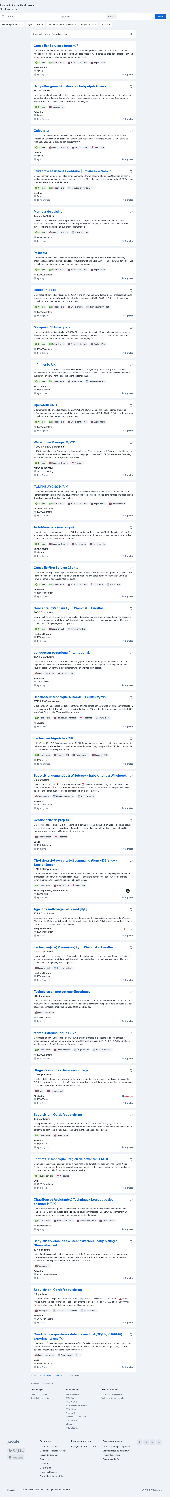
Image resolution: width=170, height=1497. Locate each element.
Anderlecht (70, 1413)
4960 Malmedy (72, 1394)
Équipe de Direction (49, 1455)
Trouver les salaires (111, 1455)
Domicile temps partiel (40, 1398)
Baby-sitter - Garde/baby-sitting (58, 1115)
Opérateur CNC (45, 405)
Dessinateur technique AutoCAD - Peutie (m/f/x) (70, 697)
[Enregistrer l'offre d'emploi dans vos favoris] (131, 46)
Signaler (128, 74)
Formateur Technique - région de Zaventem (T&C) (71, 1159)
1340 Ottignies (72, 1428)
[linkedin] (159, 1442)
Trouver (160, 16)
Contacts (44, 1459)
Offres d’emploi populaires (112, 1394)
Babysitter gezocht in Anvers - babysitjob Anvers (70, 86)
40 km (110, 16)
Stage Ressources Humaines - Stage (61, 1070)
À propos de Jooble (49, 1446)
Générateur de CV (111, 1459)
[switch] (132, 34)
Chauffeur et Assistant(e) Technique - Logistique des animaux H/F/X (73, 1202)
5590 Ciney (71, 1409)
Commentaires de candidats (116, 1450)
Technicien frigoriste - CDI (53, 738)
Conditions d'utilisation (32, 1489)
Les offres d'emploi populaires (116, 1446)
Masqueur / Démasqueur (52, 327)
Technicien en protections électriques (62, 992)
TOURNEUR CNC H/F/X (51, 487)
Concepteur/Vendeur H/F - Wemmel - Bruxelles (68, 608)
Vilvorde (69, 1424)
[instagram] (146, 1442)
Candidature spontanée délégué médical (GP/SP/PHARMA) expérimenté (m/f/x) (78, 1336)
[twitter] (152, 1442)
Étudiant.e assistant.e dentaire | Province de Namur (72, 171)
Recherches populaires (40, 1383)
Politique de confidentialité (58, 1489)
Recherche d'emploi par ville (112, 1398)
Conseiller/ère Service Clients (56, 568)
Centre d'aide (46, 1467)
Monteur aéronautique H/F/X (55, 1033)
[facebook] (139, 1442)
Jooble (159, 1490)
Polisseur (40, 253)
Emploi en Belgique (48, 1472)
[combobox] (13, 1490)
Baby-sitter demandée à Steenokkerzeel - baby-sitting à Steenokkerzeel (75, 1243)
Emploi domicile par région (52, 1476)
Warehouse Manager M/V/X (54, 442)
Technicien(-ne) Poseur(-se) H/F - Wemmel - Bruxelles (73, 947)
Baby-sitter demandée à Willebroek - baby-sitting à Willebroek (80, 775)
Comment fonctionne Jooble (53, 1450)
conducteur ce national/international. (62, 652)
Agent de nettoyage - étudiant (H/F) (60, 909)
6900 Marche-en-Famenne (77, 1405)
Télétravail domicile (39, 1394)
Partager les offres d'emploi (84, 1446)
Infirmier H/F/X (45, 364)
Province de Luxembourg (76, 1417)
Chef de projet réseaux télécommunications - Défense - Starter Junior (75, 862)
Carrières (44, 1463)
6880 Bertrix (71, 1398)
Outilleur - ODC (45, 290)
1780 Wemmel (72, 1420)
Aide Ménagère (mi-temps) (54, 527)
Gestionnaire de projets (51, 820)
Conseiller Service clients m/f (56, 46)
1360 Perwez (71, 1402)
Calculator (42, 131)
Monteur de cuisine (48, 211)
